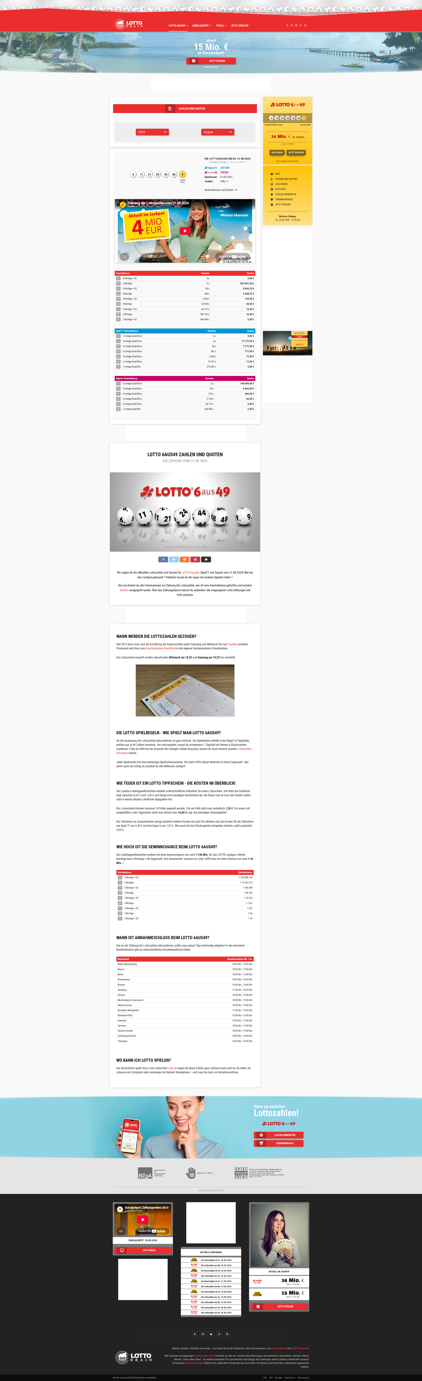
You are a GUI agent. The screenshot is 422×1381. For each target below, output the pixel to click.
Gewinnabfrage (194, 1363)
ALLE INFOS (277, 152)
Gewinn (124, 590)
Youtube (232, 644)
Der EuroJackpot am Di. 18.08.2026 (216, 1292)
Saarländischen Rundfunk (161, 648)
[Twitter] (305, 25)
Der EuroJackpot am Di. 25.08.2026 (216, 1270)
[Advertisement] (211, 85)
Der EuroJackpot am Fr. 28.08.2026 (216, 1260)
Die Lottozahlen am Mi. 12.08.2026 (216, 1302)
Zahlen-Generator (205, 1355)
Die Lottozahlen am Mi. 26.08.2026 (216, 1265)
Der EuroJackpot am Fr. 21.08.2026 (216, 1281)
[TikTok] (300, 25)
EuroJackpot (279, 1348)
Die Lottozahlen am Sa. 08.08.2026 (216, 1307)
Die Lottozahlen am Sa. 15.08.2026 (216, 1297)
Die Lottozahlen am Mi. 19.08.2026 (216, 1286)
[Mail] (296, 25)
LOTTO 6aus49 (190, 572)
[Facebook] (287, 25)
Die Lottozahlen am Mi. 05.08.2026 (216, 1312)
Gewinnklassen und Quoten (219, 190)
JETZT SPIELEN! (296, 152)
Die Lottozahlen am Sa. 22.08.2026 (216, 1276)
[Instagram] (291, 25)
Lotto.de (172, 1068)
